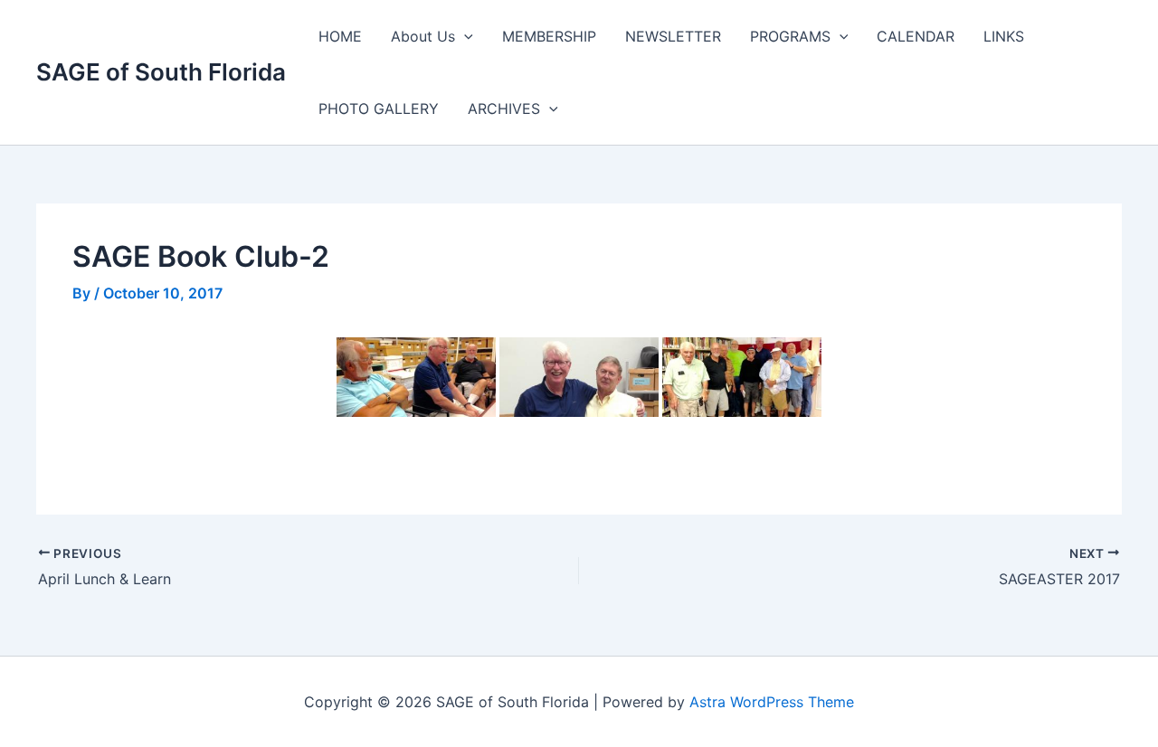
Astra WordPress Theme (771, 702)
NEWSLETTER (673, 36)
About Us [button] (423, 36)
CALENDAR (915, 36)
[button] (464, 36)
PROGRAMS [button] (790, 36)
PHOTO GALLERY (378, 108)
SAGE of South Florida (161, 72)
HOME (340, 36)
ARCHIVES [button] (504, 108)
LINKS (1003, 36)
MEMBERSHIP (549, 36)
